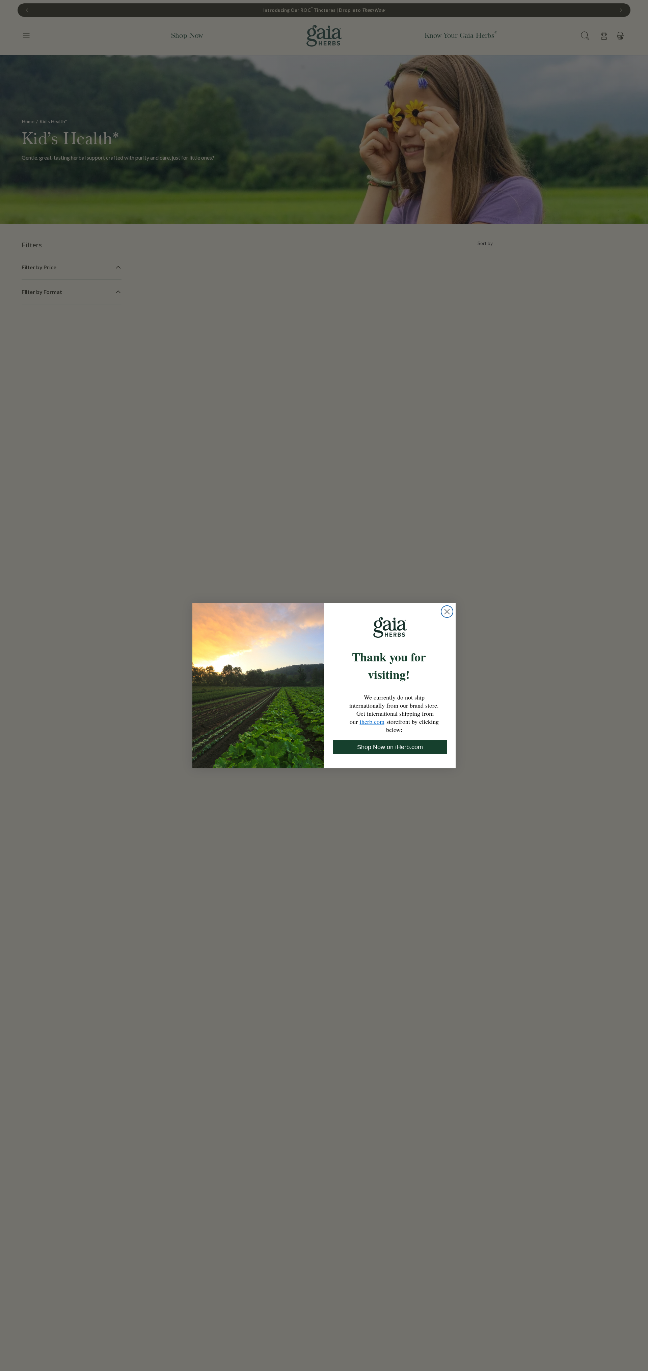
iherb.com (372, 721)
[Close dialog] (447, 612)
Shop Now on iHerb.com (390, 747)
